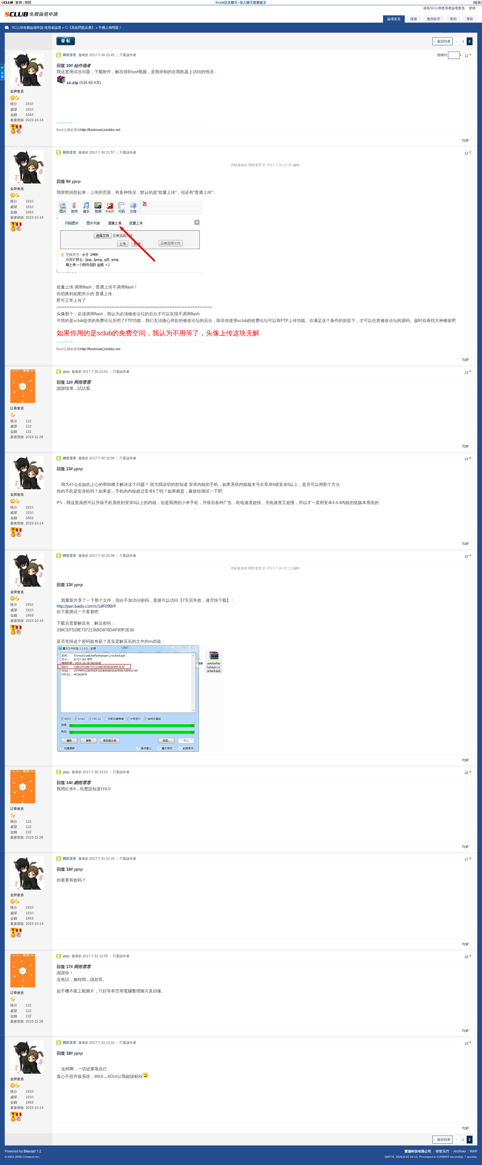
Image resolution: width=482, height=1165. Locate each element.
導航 (469, 19)
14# (69, 782)
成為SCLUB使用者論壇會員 (444, 8)
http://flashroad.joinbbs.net (100, 130)
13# (69, 468)
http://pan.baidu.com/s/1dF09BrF (86, 606)
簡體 (28, 2)
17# (69, 966)
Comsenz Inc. (31, 1156)
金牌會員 (17, 91)
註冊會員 (17, 408)
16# (69, 869)
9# (68, 181)
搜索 (413, 19)
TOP (465, 141)
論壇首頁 (394, 19)
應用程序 (433, 19)
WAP (473, 1151)
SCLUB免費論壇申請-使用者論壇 (36, 28)
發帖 (66, 41)
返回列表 (443, 41)
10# (69, 65)
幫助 (453, 19)
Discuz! (30, 1151)
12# (69, 382)
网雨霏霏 (69, 55)
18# (69, 1053)
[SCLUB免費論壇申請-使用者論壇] (31, 15)
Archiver (460, 1151)
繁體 (18, 2)
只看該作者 (127, 55)
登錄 (472, 8)
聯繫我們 (442, 1151)
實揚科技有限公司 (417, 1151)
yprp (66, 372)
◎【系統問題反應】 (80, 28)
